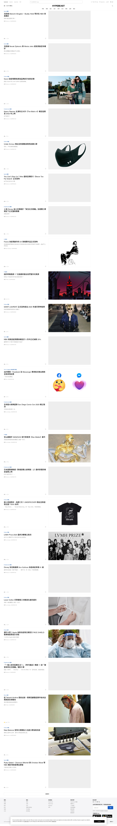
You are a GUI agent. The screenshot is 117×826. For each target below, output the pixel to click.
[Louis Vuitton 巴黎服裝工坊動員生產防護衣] (69, 611)
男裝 (27, 802)
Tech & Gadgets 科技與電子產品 (10, 369)
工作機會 (72, 805)
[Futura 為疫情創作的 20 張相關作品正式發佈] (69, 253)
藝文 (51, 8)
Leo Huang (8, 411)
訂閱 (110, 807)
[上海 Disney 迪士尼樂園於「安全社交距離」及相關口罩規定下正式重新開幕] (69, 220)
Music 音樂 (6, 695)
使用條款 (101, 810)
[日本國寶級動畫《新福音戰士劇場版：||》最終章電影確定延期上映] (69, 481)
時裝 (43, 8)
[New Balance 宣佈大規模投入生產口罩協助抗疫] (69, 741)
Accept (99, 821)
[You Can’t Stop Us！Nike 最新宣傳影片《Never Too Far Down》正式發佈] (69, 188)
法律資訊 (72, 811)
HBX (49, 807)
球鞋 (47, 8)
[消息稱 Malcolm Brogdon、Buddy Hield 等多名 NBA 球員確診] (69, 25)
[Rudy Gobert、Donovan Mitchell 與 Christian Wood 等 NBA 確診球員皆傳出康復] (69, 774)
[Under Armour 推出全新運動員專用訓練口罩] (69, 155)
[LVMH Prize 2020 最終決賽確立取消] (69, 546)
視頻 (66, 8)
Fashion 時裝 (6, 76)
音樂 (58, 8)
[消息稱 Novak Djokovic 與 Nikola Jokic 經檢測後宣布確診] (69, 57)
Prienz (7, 279)
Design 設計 (6, 630)
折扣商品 (28, 811)
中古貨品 (28, 809)
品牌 (70, 8)
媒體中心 (72, 803)
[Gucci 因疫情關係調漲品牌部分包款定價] (69, 90)
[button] (28, 38)
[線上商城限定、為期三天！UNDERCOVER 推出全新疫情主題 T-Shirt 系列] (69, 513)
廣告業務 (72, 809)
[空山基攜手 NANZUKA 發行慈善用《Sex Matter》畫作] (69, 448)
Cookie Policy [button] (26, 821)
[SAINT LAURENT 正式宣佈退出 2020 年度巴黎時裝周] (69, 318)
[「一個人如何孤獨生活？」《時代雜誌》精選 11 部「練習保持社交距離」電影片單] (69, 676)
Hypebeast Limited (9, 821)
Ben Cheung (8, 248)
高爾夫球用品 (29, 807)
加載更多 (47, 794)
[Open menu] (4, 5)
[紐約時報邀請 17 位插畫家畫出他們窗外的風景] (69, 285)
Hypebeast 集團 (73, 802)
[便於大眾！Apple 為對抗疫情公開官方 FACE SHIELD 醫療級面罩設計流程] (69, 643)
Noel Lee (8, 21)
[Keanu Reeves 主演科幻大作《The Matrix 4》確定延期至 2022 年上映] (69, 122)
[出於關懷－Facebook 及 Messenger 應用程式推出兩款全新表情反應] (69, 383)
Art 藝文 (5, 239)
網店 (74, 8)
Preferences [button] (54, 821)
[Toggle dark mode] (112, 6)
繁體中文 (111, 821)
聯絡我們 (72, 812)
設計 (55, 8)
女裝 (27, 803)
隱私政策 (106, 810)
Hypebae (50, 805)
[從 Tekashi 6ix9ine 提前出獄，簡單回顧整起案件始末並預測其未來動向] (69, 709)
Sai (6, 379)
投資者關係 (72, 807)
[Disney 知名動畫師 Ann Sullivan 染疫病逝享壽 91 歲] (69, 578)
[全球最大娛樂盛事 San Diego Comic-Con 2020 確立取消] (69, 416)
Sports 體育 (6, 11)
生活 (62, 8)
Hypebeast (50, 802)
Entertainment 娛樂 (7, 109)
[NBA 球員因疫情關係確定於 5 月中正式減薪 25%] (69, 350)
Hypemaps (50, 803)
